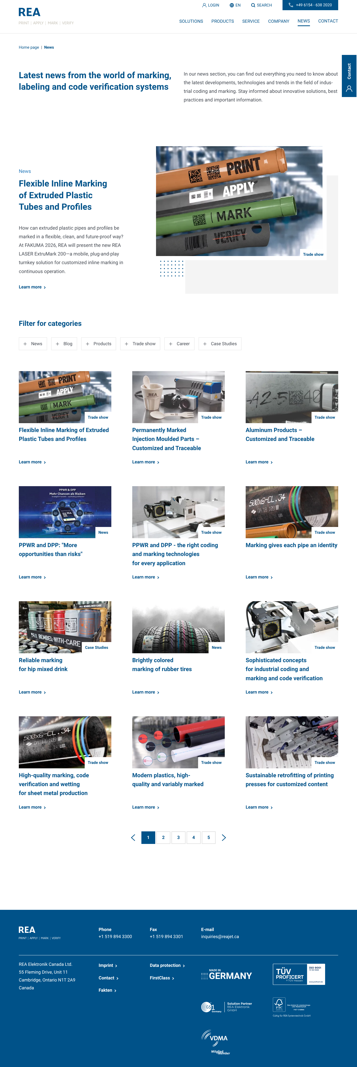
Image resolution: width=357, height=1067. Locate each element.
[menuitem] (133, 837)
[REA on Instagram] (320, 929)
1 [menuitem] (148, 837)
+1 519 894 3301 (166, 936)
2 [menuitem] (163, 837)
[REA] (46, 16)
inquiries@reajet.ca (220, 936)
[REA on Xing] (308, 929)
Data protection (165, 965)
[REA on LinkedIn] (270, 929)
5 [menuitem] (209, 837)
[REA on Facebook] (283, 929)
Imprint (106, 965)
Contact (106, 978)
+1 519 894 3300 (115, 936)
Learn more (30, 287)
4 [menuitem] (193, 837)
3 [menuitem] (178, 837)
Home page (29, 47)
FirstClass (160, 978)
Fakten (105, 990)
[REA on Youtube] (334, 929)
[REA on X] (295, 929)
